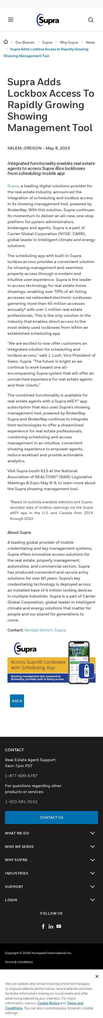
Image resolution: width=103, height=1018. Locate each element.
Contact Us (52, 817)
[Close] (97, 976)
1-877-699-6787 (21, 775)
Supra (13, 185)
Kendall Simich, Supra (45, 629)
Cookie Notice (48, 1003)
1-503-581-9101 (21, 801)
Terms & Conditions (19, 962)
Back (17, 701)
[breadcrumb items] (6, 42)
